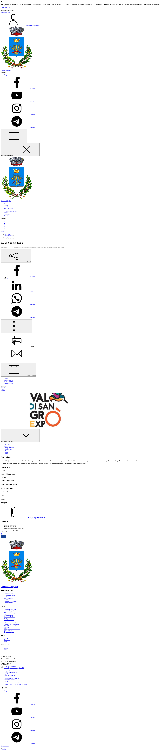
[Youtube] (4, 223)
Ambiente (6, 627)
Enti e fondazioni (8, 598)
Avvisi (6, 641)
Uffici (5, 596)
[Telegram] (4, 228)
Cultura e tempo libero (10, 610)
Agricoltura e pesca (9, 632)
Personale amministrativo (10, 601)
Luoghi (6, 648)
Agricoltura (7, 214)
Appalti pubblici (8, 615)
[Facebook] (4, 221)
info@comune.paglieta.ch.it (11, 666)
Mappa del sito (5, 746)
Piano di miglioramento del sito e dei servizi (15, 684)
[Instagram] (4, 226)
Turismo (6, 618)
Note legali (7, 681)
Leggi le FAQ (7, 670)
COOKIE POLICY (6, 7)
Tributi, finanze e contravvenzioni (13, 626)
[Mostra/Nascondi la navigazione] (14, 136)
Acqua (6, 212)
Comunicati (7, 640)
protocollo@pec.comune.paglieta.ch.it (14, 668)
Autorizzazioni (8, 630)
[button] (8, 203)
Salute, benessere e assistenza (12, 629)
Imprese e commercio (9, 614)
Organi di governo (9, 593)
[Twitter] (4, 225)
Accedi (2, 231)
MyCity (4, 749)
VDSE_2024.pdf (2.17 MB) (35, 518)
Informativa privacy (9, 679)
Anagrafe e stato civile (10, 609)
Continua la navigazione (7, 10)
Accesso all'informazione (10, 211)
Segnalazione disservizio (10, 674)
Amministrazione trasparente (11, 678)
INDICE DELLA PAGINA (7, 441)
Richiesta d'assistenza (9, 675)
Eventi (6, 237)
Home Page (7, 234)
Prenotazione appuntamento (11, 672)
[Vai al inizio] (1, 534)
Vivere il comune (8, 235)
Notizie (6, 638)
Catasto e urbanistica (9, 617)
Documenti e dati (8, 602)
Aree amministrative (9, 595)
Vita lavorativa (8, 612)
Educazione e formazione (11, 622)
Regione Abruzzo (5, 12)
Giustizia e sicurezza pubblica (12, 624)
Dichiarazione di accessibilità (11, 682)
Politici (6, 599)
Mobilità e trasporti (9, 620)
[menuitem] (19, 276)
